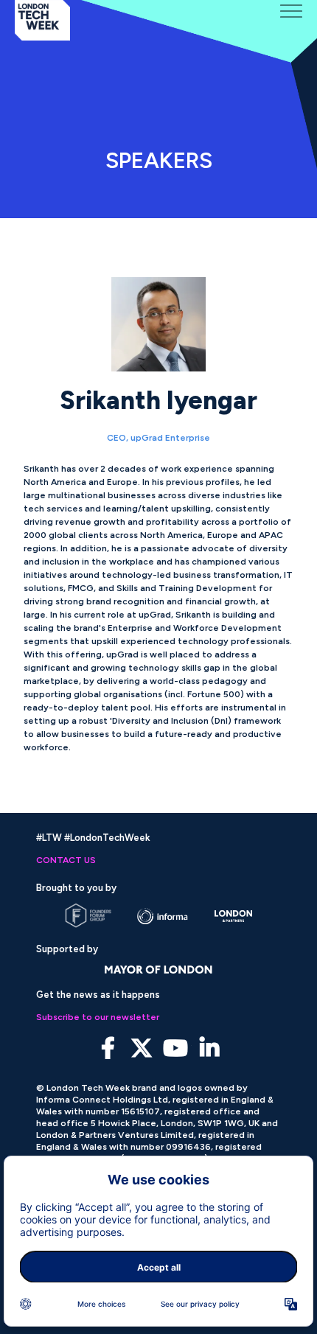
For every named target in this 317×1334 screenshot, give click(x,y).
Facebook (108, 1048)
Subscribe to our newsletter (97, 1017)
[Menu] (291, 11)
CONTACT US (66, 860)
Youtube (176, 1048)
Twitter (142, 1048)
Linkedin (210, 1048)
